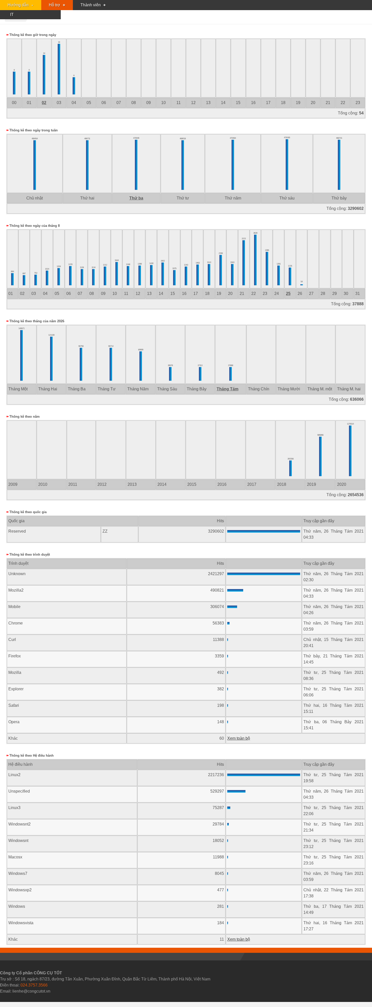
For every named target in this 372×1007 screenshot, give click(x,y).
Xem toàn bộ (238, 738)
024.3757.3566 (34, 985)
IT (12, 14)
